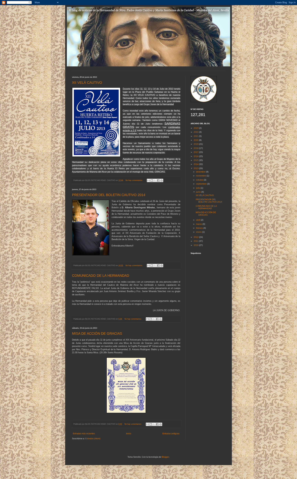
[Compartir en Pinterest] (161, 180)
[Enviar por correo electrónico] (148, 180)
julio (198, 188)
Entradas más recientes (84, 433)
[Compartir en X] (155, 180)
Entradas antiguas (170, 433)
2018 (196, 148)
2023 (196, 128)
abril (198, 220)
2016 (196, 156)
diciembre (201, 172)
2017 (196, 152)
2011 (196, 241)
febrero (199, 228)
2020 (196, 140)
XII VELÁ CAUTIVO (87, 82)
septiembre (201, 184)
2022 (196, 132)
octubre (200, 180)
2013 (196, 168)
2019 (196, 144)
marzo (199, 224)
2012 (196, 237)
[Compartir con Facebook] (158, 180)
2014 (196, 164)
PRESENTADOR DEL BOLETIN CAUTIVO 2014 (108, 195)
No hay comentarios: (134, 180)
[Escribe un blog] (151, 180)
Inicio (128, 433)
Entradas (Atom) (92, 438)
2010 (196, 245)
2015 (196, 160)
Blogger (165, 457)
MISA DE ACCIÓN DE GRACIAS (97, 333)
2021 (196, 136)
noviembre (201, 176)
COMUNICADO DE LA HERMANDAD (100, 275)
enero (199, 232)
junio (198, 192)
